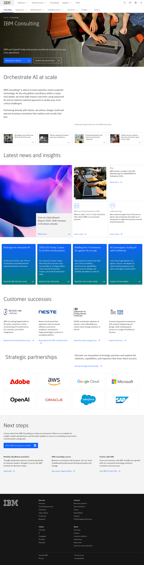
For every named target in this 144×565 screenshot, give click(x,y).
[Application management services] (59, 142)
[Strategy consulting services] (95, 142)
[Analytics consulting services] (130, 142)
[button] (136, 2)
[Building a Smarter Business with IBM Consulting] (107, 105)
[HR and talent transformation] (24, 142)
